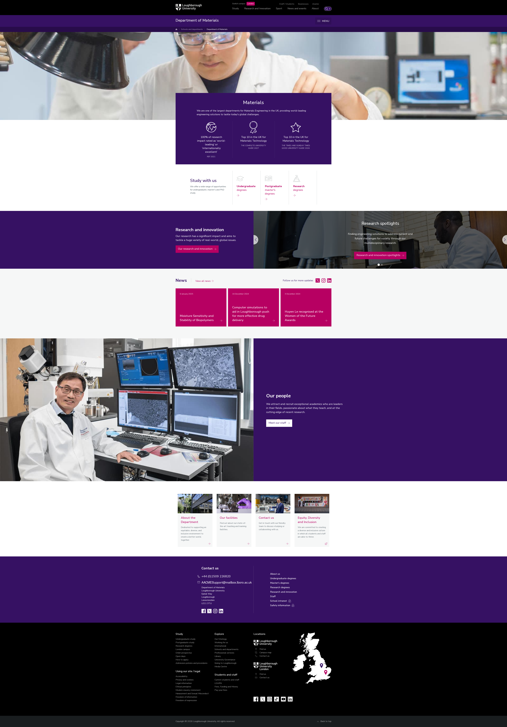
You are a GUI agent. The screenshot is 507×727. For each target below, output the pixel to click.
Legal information (184, 683)
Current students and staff (227, 679)
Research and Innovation (257, 8)
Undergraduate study (185, 639)
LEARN (218, 683)
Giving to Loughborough (225, 663)
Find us (263, 649)
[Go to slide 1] (379, 265)
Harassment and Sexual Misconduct (192, 693)
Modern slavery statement (188, 690)
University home (176, 29)
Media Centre (221, 666)
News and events (297, 8)
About (315, 8)
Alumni (315, 4)
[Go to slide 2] (382, 265)
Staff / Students (286, 4)
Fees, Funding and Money (226, 686)
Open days (181, 656)
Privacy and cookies (185, 679)
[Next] (253, 239)
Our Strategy (221, 639)
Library (218, 656)
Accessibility (181, 676)
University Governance (225, 659)
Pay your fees (221, 690)
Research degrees (184, 645)
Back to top (325, 721)
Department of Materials (217, 29)
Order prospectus (184, 652)
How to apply (182, 659)
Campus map (265, 652)
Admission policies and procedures (191, 663)
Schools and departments (192, 29)
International (220, 645)
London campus (183, 649)
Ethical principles (183, 686)
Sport (279, 8)
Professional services (224, 652)
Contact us (264, 656)
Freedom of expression (186, 700)
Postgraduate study (185, 642)
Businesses (303, 4)
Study (235, 8)
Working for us (221, 642)
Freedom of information (186, 697)
